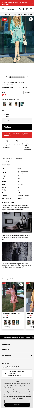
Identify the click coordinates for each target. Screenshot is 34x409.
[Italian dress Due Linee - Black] (9, 322)
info (22, 398)
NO (17, 401)
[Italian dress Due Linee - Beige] (13, 322)
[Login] (23, 9)
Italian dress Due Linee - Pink (11, 313)
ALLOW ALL (17, 405)
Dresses (21, 82)
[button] (32, 3)
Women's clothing (12, 82)
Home (3, 82)
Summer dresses (8, 84)
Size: (3, 110)
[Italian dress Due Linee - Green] (17, 322)
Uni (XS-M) (7, 327)
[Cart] (31, 9)
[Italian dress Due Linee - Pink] (5, 322)
